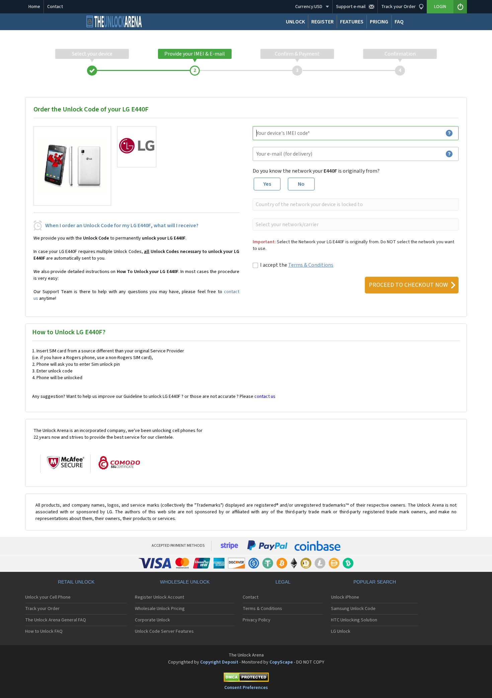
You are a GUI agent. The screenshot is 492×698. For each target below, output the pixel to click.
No (301, 184)
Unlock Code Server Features (164, 631)
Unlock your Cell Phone (48, 597)
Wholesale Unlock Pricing (160, 608)
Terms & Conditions (310, 265)
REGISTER (322, 21)
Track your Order (42, 608)
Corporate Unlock (152, 620)
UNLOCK (295, 21)
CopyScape (281, 662)
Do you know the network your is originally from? (316, 171)
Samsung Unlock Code (353, 608)
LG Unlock (340, 631)
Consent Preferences (246, 687)
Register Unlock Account (159, 597)
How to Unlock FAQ (44, 631)
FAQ (399, 21)
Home (34, 6)
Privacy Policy (256, 620)
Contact (55, 6)
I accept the (296, 265)
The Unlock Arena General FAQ (55, 620)
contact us (264, 396)
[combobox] (355, 204)
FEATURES (351, 21)
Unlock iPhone (345, 597)
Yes (267, 184)
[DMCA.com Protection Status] (246, 678)
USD (308, 6)
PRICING (379, 21)
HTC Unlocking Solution (354, 620)
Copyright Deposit (219, 662)
